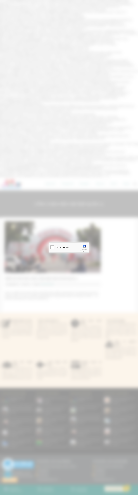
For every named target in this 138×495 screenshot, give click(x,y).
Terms (86, 251)
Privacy (82, 251)
